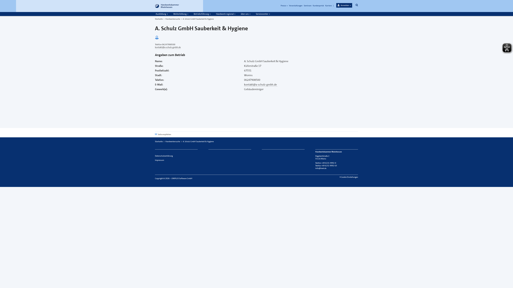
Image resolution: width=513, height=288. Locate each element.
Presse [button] (283, 5)
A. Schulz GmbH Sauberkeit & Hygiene (198, 19)
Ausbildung (161, 14)
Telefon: (159, 80)
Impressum (159, 160)
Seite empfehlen (164, 134)
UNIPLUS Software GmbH (181, 178)
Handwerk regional (225, 14)
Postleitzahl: (162, 70)
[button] (344, 5)
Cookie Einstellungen (349, 177)
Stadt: (158, 75)
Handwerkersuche (172, 19)
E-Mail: (159, 84)
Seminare (307, 5)
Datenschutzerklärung (164, 156)
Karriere (328, 5)
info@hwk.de (320, 168)
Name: (159, 61)
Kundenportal (318, 5)
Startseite (159, 19)
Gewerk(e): (161, 89)
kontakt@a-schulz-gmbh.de (260, 84)
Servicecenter (262, 14)
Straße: (159, 66)
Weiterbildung (180, 14)
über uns (245, 14)
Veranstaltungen (295, 5)
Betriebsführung (201, 14)
